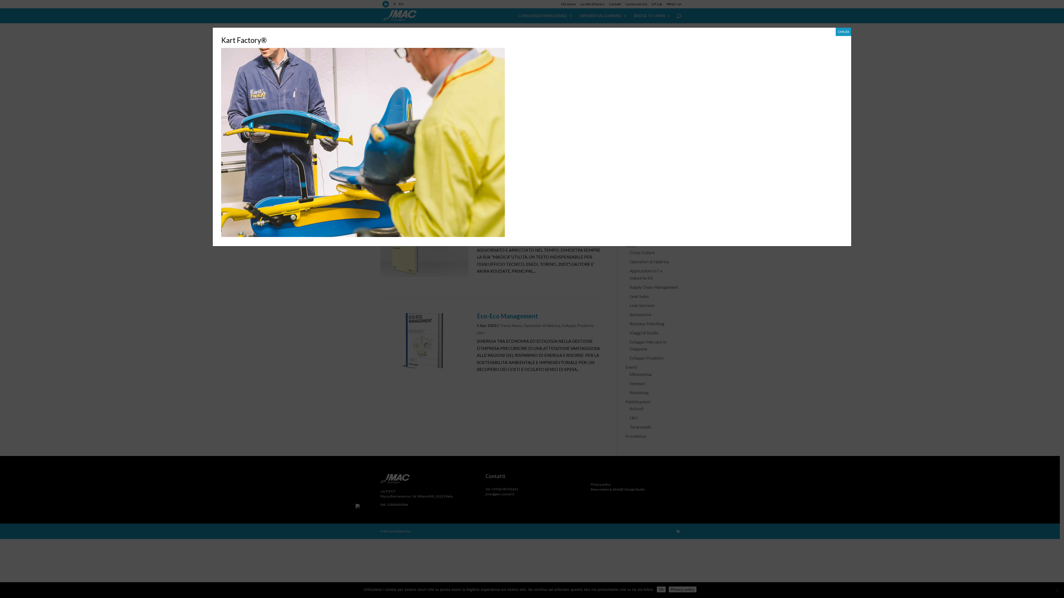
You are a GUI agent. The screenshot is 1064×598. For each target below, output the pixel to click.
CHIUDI (843, 32)
